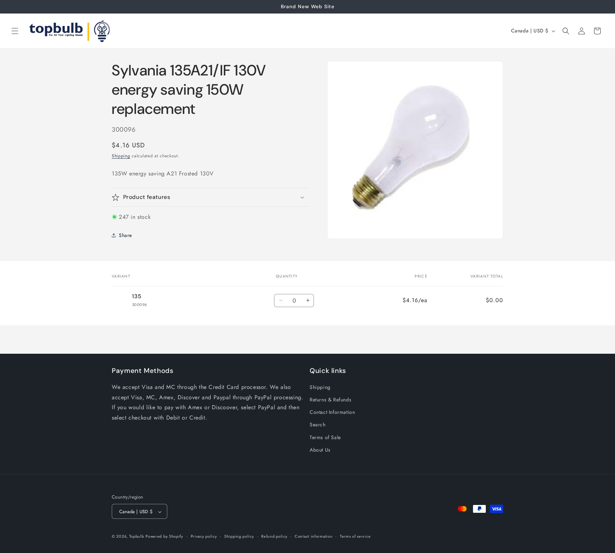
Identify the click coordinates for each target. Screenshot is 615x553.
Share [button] (125, 235)
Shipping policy (239, 536)
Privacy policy (204, 536)
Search (318, 424)
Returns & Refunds (330, 399)
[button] (15, 31)
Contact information (313, 536)
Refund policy (274, 536)
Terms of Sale (325, 437)
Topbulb (136, 536)
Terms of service (355, 536)
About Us (320, 449)
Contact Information (332, 412)
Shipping (121, 156)
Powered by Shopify (164, 536)
